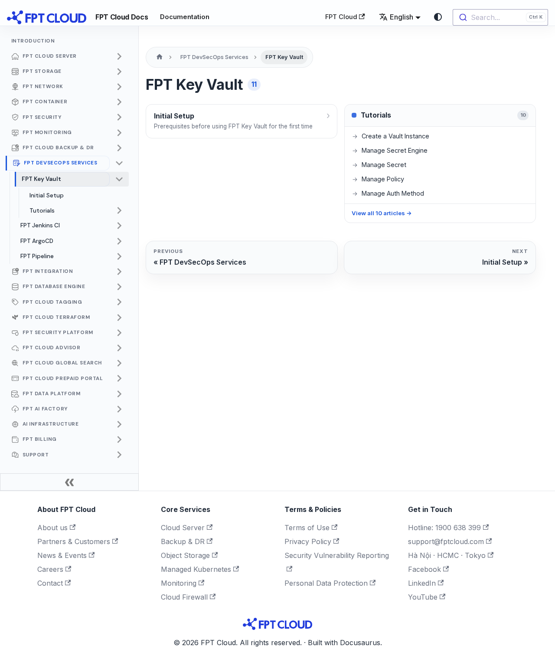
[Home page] (159, 57)
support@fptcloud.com (446, 541)
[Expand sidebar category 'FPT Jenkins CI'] (119, 226)
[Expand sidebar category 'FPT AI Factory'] (119, 409)
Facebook (424, 569)
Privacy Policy (307, 541)
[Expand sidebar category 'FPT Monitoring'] (119, 132)
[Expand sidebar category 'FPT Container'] (119, 102)
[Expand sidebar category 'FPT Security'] (119, 117)
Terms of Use (307, 527)
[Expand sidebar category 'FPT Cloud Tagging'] (119, 302)
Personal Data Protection (326, 583)
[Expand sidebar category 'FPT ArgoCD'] (119, 241)
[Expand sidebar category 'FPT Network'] (119, 86)
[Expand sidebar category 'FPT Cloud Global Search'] (119, 363)
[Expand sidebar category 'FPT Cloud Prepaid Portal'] (119, 378)
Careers (50, 569)
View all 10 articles (382, 213)
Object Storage (185, 555)
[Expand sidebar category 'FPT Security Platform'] (119, 332)
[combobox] (500, 17)
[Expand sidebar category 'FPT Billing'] (119, 439)
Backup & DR (183, 541)
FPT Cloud (341, 17)
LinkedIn (422, 583)
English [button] (401, 17)
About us (52, 527)
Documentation (184, 17)
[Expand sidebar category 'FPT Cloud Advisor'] (119, 348)
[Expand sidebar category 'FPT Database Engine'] (119, 286)
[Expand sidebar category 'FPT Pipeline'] (119, 256)
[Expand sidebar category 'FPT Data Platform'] (119, 394)
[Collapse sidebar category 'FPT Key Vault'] (119, 179)
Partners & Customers (73, 541)
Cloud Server (183, 527)
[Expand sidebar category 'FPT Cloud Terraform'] (119, 317)
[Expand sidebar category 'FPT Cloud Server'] (119, 56)
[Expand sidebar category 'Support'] (119, 455)
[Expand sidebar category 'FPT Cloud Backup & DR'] (119, 148)
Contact (50, 583)
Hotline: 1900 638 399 (444, 527)
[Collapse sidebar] (69, 482)
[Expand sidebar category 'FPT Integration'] (119, 271)
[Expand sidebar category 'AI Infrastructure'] (119, 424)
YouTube (422, 597)
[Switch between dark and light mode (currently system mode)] (438, 17)
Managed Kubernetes (196, 569)
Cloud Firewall (184, 597)
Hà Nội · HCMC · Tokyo (447, 555)
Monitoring (178, 583)
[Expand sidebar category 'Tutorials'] (119, 210)
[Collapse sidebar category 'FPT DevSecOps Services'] (119, 163)
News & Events (62, 555)
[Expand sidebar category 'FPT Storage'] (119, 71)
